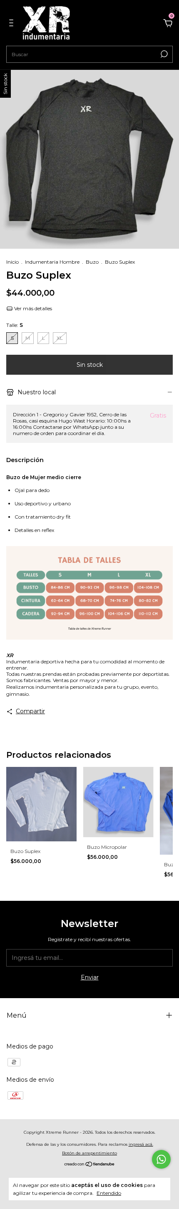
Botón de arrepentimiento (89, 1153)
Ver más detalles (32, 308)
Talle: (14, 325)
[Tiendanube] (90, 1165)
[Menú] (12, 24)
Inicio (12, 262)
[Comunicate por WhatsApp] (161, 1159)
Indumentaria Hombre (52, 262)
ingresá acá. (141, 1144)
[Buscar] (163, 54)
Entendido (109, 1193)
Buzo (92, 262)
